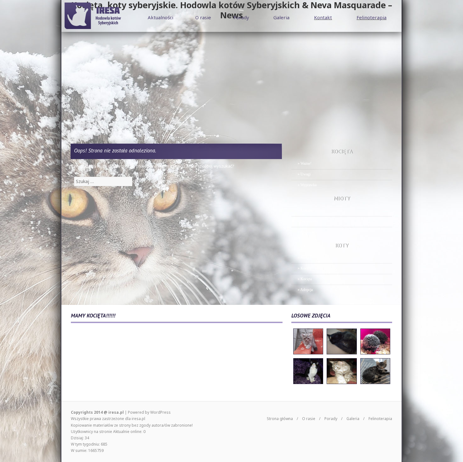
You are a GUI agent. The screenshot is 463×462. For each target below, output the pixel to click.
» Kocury (305, 268)
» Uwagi (304, 174)
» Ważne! (305, 163)
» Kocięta (305, 279)
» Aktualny (306, 210)
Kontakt (323, 17)
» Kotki (303, 257)
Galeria (281, 17)
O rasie (203, 17)
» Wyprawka (307, 185)
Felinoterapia (371, 17)
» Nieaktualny (308, 221)
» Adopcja (305, 289)
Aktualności (160, 17)
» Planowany (307, 232)
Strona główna (280, 418)
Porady (241, 17)
